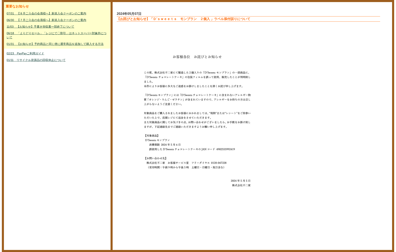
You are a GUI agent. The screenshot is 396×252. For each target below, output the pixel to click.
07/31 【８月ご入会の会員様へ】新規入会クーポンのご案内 (46, 13)
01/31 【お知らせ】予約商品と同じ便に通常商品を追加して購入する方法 (55, 44)
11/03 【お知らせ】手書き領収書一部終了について (40, 26)
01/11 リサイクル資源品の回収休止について (36, 60)
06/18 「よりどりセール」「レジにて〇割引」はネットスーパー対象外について (56, 35)
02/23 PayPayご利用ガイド (25, 53)
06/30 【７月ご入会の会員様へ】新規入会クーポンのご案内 (46, 20)
